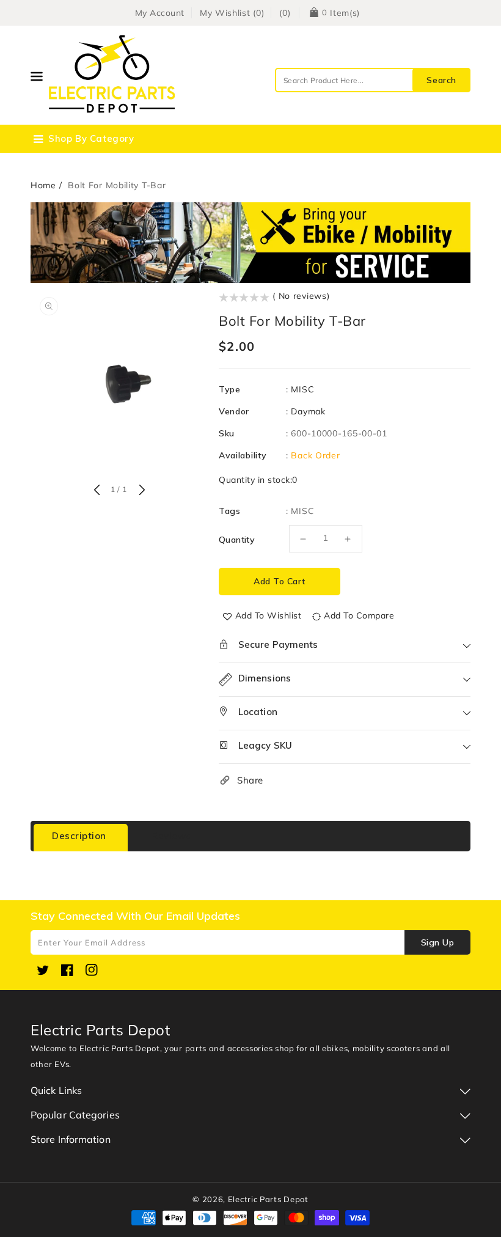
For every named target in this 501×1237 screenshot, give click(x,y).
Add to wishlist (268, 615)
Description (79, 836)
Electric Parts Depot (268, 1199)
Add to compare (359, 615)
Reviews (171, 836)
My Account (160, 12)
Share (250, 780)
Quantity (237, 539)
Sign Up (438, 942)
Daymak (308, 411)
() (284, 12)
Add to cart (279, 581)
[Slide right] (140, 491)
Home (43, 185)
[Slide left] (96, 491)
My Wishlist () (232, 12)
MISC (302, 389)
